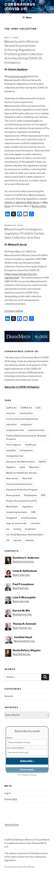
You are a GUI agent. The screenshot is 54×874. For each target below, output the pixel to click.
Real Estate (12, 506)
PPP (43, 495)
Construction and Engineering (22, 419)
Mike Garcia (33, 202)
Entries (10, 799)
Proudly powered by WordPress (19, 866)
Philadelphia (30, 495)
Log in (7, 793)
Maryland (34, 467)
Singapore (11, 517)
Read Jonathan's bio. (24, 641)
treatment (30, 529)
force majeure (13, 444)
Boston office (39, 206)
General (8, 696)
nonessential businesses (19, 484)
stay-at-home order (16, 523)
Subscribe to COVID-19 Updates (21, 387)
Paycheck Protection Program (22, 489)
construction (26, 413)
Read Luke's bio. (21, 601)
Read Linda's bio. (21, 575)
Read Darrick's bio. (22, 614)
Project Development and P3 (21, 501)
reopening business (16, 512)
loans (22, 467)
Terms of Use (11, 824)
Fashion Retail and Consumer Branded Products (26, 437)
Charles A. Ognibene (15, 202)
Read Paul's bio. (21, 588)
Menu (29, 17)
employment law (15, 430)
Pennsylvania (13, 495)
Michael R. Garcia (17, 244)
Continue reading (13, 311)
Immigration (26, 450)
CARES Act (26, 407)
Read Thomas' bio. (22, 627)
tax (7, 529)
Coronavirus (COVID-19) (20, 6)
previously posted (18, 76)
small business (29, 517)
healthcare (30, 444)
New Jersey (12, 478)
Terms (25, 775)
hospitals (11, 450)
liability (42, 461)
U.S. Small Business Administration (24, 534)
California (11, 407)
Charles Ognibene (18, 69)
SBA (33, 512)
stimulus (35, 523)
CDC (38, 407)
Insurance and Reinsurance (20, 461)
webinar (29, 540)
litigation (11, 467)
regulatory (27, 506)
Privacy (33, 775)
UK (7, 540)
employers (26, 424)
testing (17, 529)
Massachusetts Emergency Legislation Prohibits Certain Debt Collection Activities (24, 233)
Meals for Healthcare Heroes (21, 473)
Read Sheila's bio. (22, 654)
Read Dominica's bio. (23, 561)
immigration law (14, 456)
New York (27, 478)
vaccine (17, 540)
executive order (36, 430)
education (11, 424)
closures (10, 413)
